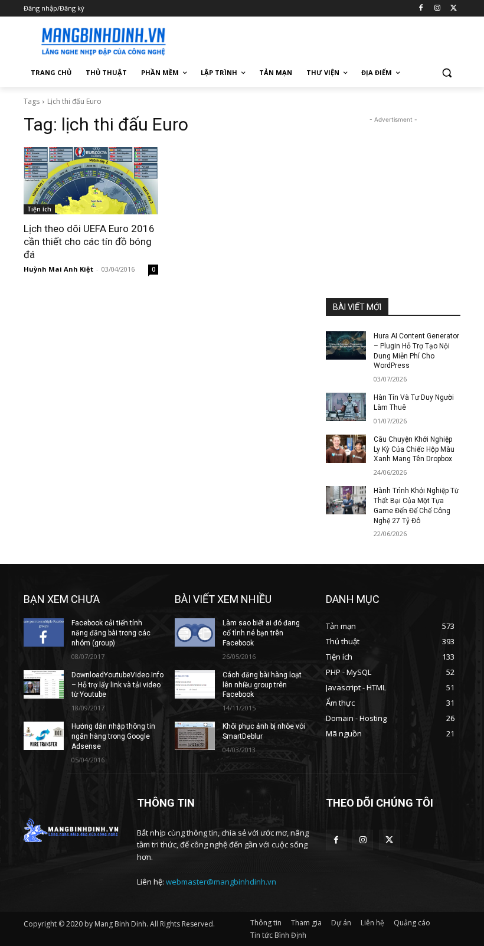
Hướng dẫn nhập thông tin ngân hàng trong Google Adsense (113, 736)
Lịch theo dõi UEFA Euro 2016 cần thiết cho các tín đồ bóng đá (89, 241)
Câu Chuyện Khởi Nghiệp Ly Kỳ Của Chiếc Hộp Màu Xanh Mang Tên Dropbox (414, 449)
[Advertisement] (322, 39)
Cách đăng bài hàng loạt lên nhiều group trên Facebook (262, 685)
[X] (453, 8)
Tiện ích (39, 209)
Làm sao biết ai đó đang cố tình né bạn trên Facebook (261, 633)
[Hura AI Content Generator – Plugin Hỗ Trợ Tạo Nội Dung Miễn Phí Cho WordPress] (346, 345)
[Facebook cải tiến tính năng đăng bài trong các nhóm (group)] (44, 632)
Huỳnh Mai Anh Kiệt (58, 269)
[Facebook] (421, 8)
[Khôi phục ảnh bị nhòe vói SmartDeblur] (195, 736)
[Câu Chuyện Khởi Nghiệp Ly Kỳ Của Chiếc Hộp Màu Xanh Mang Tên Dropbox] (346, 449)
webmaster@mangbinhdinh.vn (221, 881)
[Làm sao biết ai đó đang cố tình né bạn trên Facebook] (195, 632)
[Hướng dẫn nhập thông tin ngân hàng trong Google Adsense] (44, 736)
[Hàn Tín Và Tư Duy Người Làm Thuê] (346, 407)
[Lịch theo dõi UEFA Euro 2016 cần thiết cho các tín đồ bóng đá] (91, 180)
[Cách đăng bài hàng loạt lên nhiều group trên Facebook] (195, 684)
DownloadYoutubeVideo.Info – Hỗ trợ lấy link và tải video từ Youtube (117, 685)
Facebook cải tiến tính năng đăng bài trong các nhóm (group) (111, 633)
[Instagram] (437, 8)
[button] (446, 73)
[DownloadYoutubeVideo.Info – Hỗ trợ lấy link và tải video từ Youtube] (44, 684)
